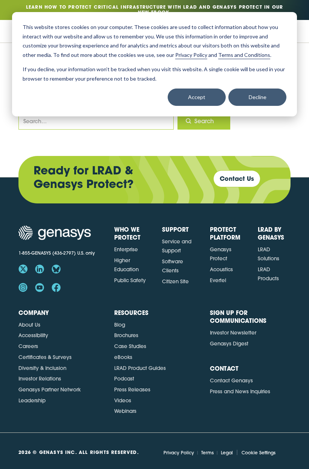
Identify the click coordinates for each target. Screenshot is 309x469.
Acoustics (221, 269)
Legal (227, 452)
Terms (207, 452)
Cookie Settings (258, 452)
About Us (29, 324)
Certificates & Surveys (45, 357)
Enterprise (126, 249)
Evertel (218, 280)
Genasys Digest (229, 343)
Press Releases (132, 389)
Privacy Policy (179, 452)
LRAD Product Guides (140, 368)
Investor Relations (39, 378)
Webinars (125, 411)
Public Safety (130, 280)
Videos (122, 400)
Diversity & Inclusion (42, 368)
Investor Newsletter (233, 332)
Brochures (126, 335)
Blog (119, 324)
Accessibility (33, 335)
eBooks (123, 357)
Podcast (124, 378)
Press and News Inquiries (240, 391)
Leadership (32, 400)
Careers (28, 346)
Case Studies (130, 346)
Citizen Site (175, 281)
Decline (257, 97)
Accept (196, 97)
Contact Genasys (231, 380)
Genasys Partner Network (49, 389)
